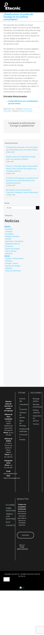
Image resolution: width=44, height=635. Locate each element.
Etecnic (7, 227)
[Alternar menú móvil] (39, 3)
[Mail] (5, 486)
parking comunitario (25, 111)
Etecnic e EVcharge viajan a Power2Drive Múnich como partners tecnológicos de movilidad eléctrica (21, 168)
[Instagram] (10, 490)
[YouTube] (7, 490)
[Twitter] (11, 486)
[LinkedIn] (8, 486)
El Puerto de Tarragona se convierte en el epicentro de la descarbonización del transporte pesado (22, 180)
